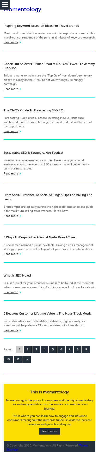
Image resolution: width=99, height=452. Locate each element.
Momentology (22, 9)
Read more (11, 42)
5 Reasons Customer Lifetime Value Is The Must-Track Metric (48, 313)
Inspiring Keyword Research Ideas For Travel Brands (41, 25)
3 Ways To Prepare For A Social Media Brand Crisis (39, 237)
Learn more (49, 431)
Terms (83, 445)
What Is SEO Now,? (17, 275)
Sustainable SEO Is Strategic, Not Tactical (33, 152)
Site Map (12, 449)
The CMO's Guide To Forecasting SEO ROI (34, 110)
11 (18, 359)
